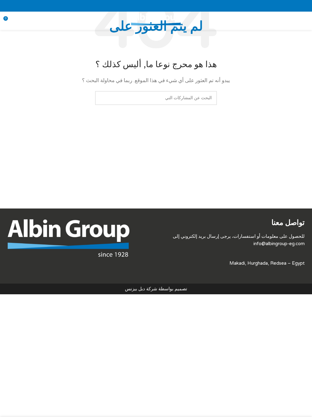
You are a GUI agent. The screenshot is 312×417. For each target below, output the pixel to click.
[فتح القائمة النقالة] (305, 21)
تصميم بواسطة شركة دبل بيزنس (156, 289)
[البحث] (102, 98)
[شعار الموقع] (156, 20)
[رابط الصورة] (68, 237)
